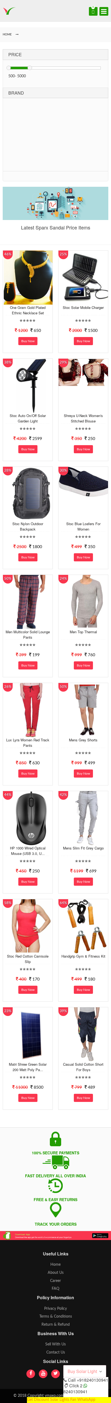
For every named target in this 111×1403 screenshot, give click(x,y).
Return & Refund (55, 1325)
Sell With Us (55, 1344)
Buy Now (27, 341)
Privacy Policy (55, 1309)
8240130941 (75, 1391)
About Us (56, 1273)
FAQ (55, 1289)
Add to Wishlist (31, 300)
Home (55, 1265)
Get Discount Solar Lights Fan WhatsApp (61, 1400)
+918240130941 (92, 1380)
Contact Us (55, 1352)
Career (55, 1281)
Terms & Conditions (55, 1316)
